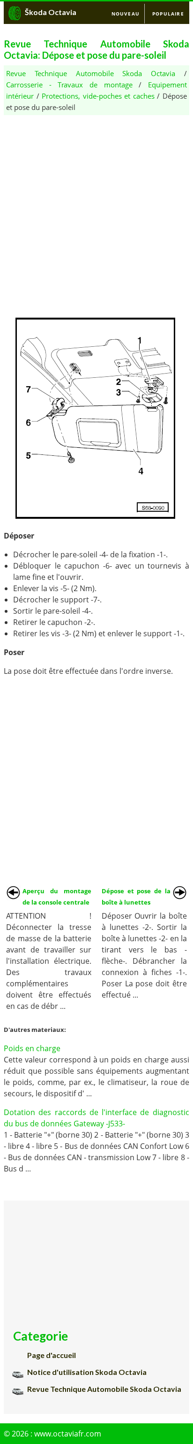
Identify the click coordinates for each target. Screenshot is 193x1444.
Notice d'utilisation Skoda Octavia (87, 1371)
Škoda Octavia (50, 12)
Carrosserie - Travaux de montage (69, 84)
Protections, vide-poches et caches (98, 96)
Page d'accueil (51, 1354)
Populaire (168, 13)
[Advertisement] (96, 212)
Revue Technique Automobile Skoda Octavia (90, 73)
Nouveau (125, 13)
